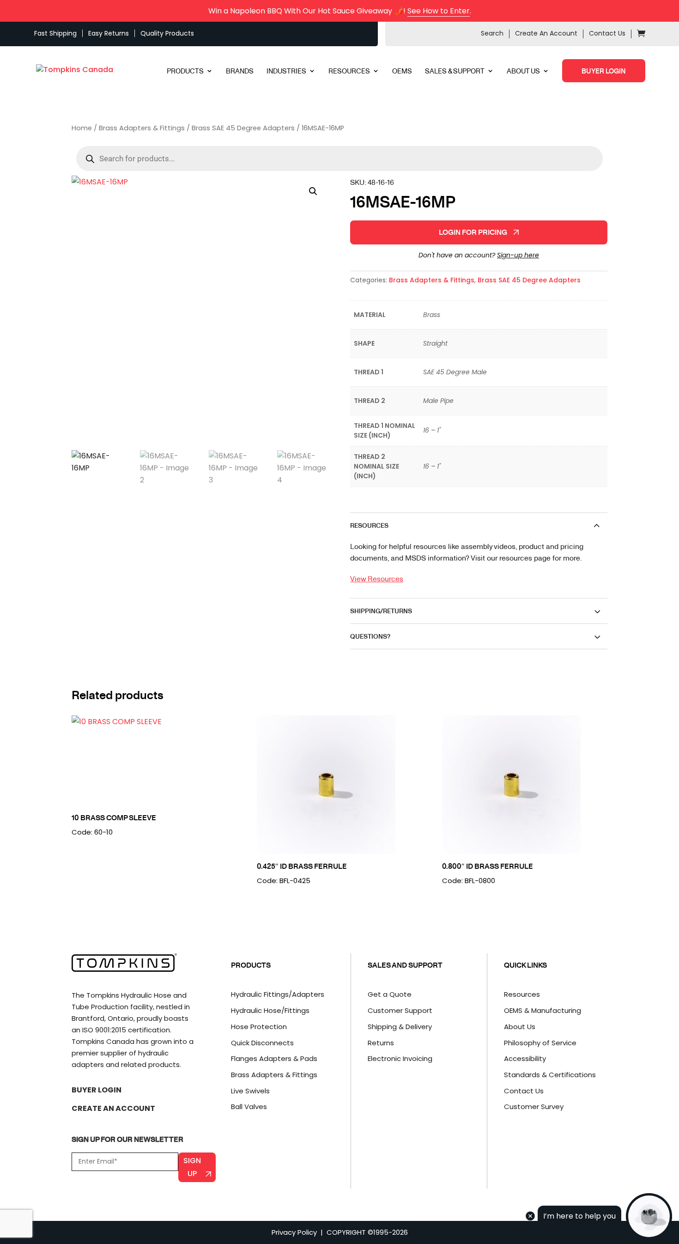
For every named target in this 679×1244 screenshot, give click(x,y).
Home (82, 128)
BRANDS (240, 71)
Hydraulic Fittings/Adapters (277, 994)
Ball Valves (249, 1106)
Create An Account (546, 33)
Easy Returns (108, 33)
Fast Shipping (55, 33)
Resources (522, 994)
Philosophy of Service (540, 1043)
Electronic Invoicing (400, 1058)
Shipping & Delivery (400, 1026)
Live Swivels (250, 1091)
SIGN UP (192, 1166)
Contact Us (607, 33)
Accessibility (525, 1058)
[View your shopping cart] (641, 34)
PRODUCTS (185, 71)
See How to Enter (438, 11)
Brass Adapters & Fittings (142, 128)
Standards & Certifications (550, 1074)
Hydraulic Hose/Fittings (270, 1010)
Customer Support (400, 1010)
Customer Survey (534, 1106)
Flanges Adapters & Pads (274, 1058)
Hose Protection (259, 1026)
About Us (519, 1026)
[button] (313, 191)
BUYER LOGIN (604, 70)
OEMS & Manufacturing (542, 1010)
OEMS (402, 71)
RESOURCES (349, 71)
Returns (381, 1043)
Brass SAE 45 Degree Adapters (243, 128)
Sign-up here (518, 255)
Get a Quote (390, 994)
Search (492, 33)
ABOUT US (523, 71)
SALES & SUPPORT (455, 71)
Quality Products (167, 33)
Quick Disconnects (262, 1043)
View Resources (376, 578)
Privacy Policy (294, 1232)
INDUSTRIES (286, 71)
